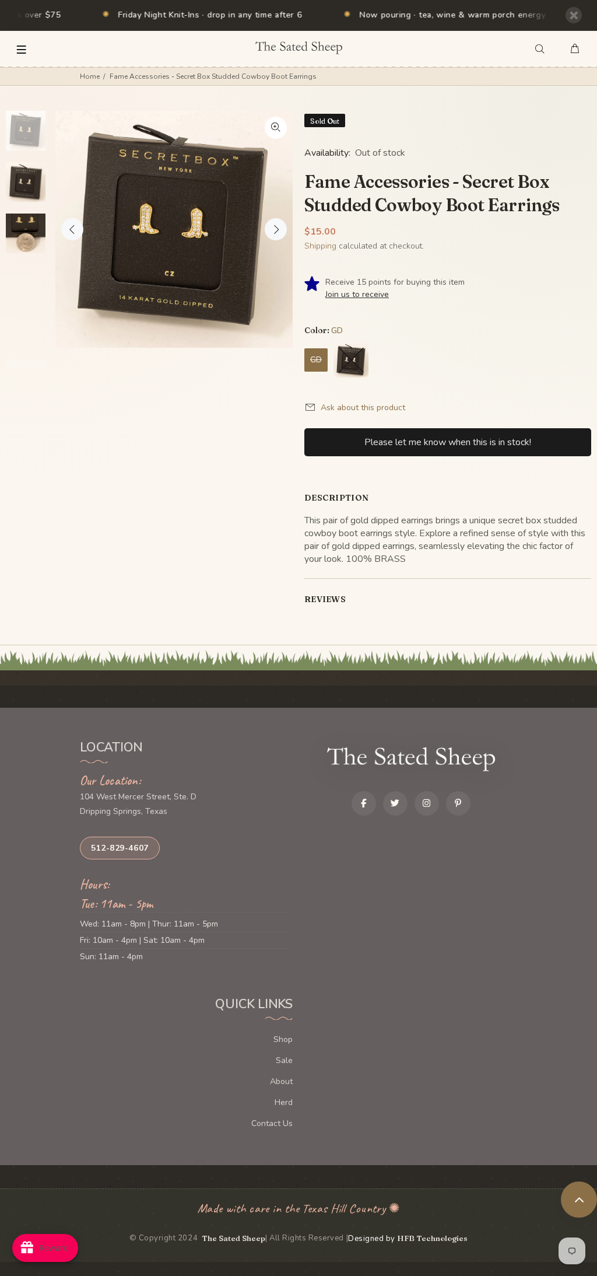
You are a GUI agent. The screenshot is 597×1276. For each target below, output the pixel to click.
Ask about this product (363, 407)
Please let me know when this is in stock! (447, 442)
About (281, 1081)
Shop (283, 1039)
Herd (284, 1102)
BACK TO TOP (579, 1199)
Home (90, 76)
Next (276, 229)
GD (316, 359)
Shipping (320, 245)
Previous (72, 229)
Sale (284, 1060)
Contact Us (272, 1123)
